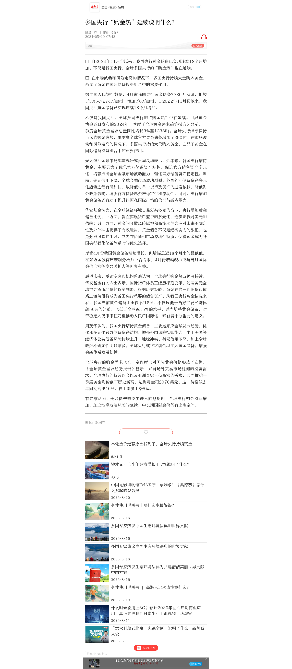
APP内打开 (149, 647)
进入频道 (198, 45)
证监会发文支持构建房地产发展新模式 (139, 660)
